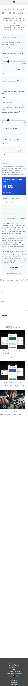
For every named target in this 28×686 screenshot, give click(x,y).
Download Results (14, 273)
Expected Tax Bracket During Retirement (13, 92)
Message (2, 301)
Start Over (14, 268)
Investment (14, 684)
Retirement (14, 682)
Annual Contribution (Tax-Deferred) (13, 53)
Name (1, 283)
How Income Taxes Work (8, 411)
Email (1, 292)
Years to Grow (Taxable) (9, 128)
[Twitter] (14, 676)
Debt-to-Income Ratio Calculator (11, 382)
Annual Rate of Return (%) (10, 81)
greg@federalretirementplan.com (14, 673)
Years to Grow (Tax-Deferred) (11, 70)
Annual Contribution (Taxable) (11, 112)
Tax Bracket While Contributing (11, 151)
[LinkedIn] (17, 676)
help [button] (23, 53)
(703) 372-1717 (16, 664)
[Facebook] (11, 676)
